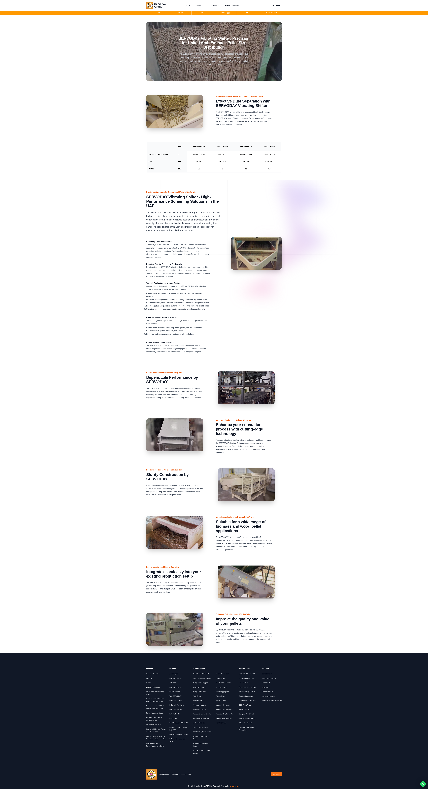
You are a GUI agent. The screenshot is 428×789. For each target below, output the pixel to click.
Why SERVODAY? (175, 696)
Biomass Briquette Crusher (202, 714)
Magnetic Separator (223, 705)
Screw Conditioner (222, 674)
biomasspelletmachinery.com (272, 700)
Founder (183, 774)
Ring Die (149, 678)
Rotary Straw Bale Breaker (202, 678)
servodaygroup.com (269, 678)
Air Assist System (199, 723)
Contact (175, 774)
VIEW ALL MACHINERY (201, 674)
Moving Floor (197, 700)
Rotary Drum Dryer (199, 692)
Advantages (173, 674)
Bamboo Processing (246, 696)
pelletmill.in (266, 687)
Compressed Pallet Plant (247, 700)
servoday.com (267, 674)
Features (214, 5)
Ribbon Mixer (220, 696)
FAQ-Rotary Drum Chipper (178, 734)
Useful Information (232, 5)
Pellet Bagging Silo (222, 692)
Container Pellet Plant (246, 678)
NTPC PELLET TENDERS (178, 723)
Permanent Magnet (199, 705)
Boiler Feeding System (247, 692)
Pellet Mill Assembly (176, 709)
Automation (173, 683)
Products (199, 5)
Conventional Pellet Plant (248, 687)
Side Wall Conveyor (199, 709)
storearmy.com (234, 786)
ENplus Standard (175, 692)
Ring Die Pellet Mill (152, 674)
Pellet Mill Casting (175, 700)
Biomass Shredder (199, 687)
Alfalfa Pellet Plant (245, 723)
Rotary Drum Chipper (200, 683)
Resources (173, 718)
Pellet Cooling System (223, 683)
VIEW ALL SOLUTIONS (247, 674)
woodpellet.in (266, 683)
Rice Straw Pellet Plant (247, 718)
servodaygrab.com (268, 696)
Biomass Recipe (175, 687)
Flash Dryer (197, 696)
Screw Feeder (221, 700)
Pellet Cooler (220, 678)
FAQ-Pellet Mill (174, 714)
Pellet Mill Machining (176, 705)
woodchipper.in (267, 692)
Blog (189, 774)
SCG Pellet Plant (245, 705)
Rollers (148, 683)
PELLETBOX (243, 683)
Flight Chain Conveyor (200, 727)
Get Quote (277, 5)
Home (188, 5)
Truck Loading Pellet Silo (224, 714)
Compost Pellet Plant (246, 714)
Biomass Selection (175, 678)
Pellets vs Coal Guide (153, 724)
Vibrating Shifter (221, 687)
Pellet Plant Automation (224, 718)
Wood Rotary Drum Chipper (202, 732)
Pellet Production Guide (154, 713)
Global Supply (164, 774)
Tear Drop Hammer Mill (201, 718)
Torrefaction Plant (245, 709)
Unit (180, 147)
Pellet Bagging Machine (224, 709)
